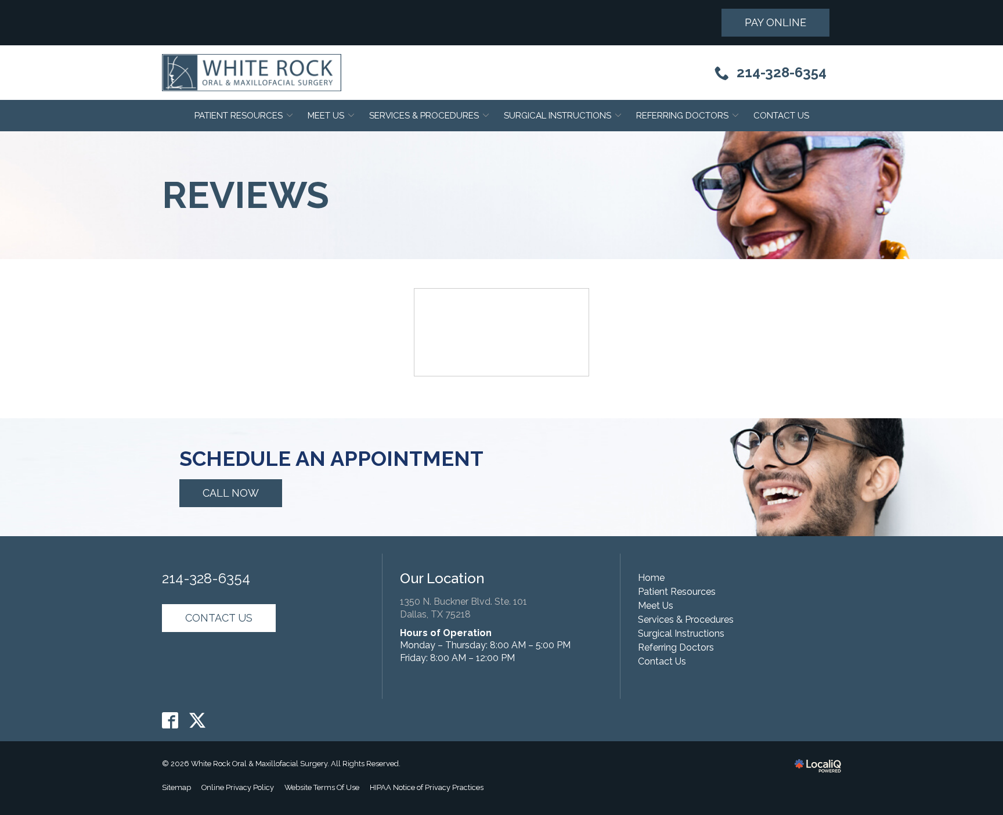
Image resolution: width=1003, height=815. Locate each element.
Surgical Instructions (557, 115)
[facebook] (170, 720)
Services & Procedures (424, 115)
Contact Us (781, 115)
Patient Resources (238, 115)
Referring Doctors (682, 115)
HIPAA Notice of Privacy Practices (427, 787)
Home (651, 577)
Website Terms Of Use (321, 787)
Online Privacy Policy (237, 787)
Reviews (245, 195)
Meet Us (326, 115)
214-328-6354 (206, 578)
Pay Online (775, 22)
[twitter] (197, 720)
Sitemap (176, 787)
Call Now (231, 493)
